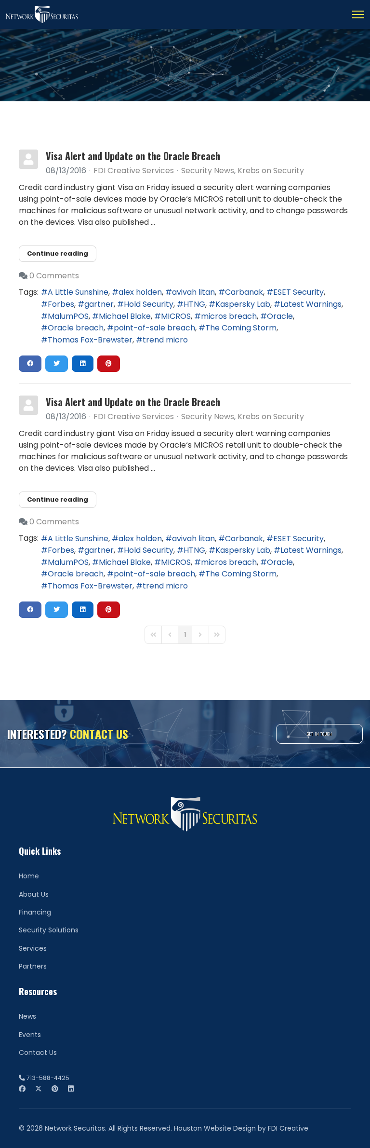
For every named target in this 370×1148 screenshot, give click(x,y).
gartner (99, 304)
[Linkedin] (71, 1088)
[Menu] (358, 14)
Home (29, 876)
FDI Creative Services (133, 170)
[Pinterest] (55, 1088)
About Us (34, 894)
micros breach (229, 316)
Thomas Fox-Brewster (90, 339)
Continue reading (57, 253)
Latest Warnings (311, 304)
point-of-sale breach (154, 327)
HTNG (194, 304)
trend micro (165, 339)
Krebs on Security (271, 171)
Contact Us (38, 1052)
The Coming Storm (241, 327)
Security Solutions (49, 930)
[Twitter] (38, 1088)
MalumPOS (68, 316)
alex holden (140, 292)
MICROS (176, 316)
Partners (33, 966)
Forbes (61, 304)
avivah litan (193, 292)
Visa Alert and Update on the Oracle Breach (133, 156)
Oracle (280, 316)
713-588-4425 (47, 1078)
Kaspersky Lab (242, 304)
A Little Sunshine (78, 292)
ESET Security (298, 292)
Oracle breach (76, 327)
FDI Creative (288, 1128)
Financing (35, 912)
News (27, 1016)
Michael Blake (125, 316)
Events (30, 1034)
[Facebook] (22, 1088)
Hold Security (148, 304)
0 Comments (54, 275)
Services (33, 948)
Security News (207, 171)
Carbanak (244, 292)
